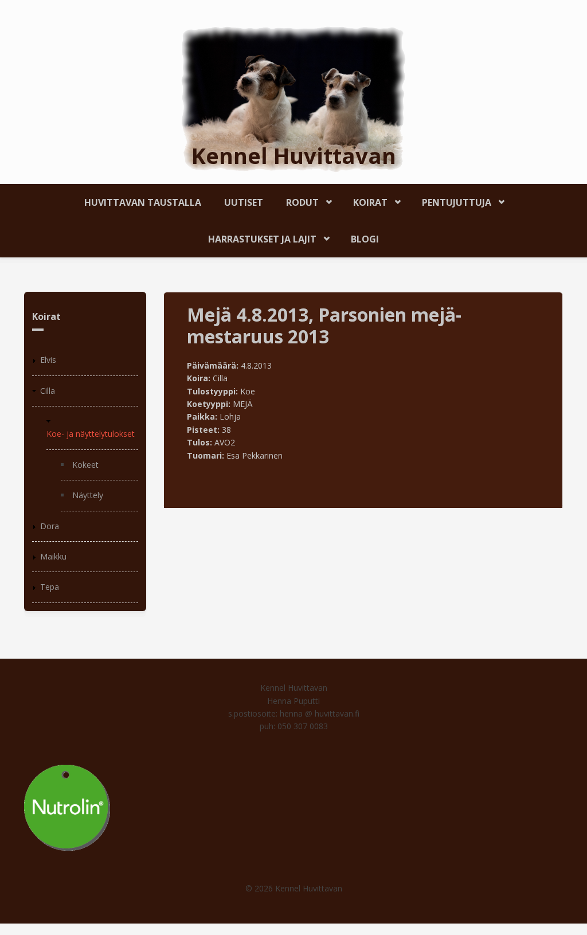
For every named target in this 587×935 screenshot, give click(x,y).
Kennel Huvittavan (293, 155)
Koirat (365, 200)
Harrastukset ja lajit (256, 237)
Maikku (53, 556)
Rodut (297, 200)
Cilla (47, 390)
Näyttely (87, 495)
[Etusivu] (293, 98)
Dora (49, 526)
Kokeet (85, 464)
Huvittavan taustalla (142, 202)
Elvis (48, 359)
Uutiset (243, 202)
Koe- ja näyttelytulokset (90, 433)
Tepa (49, 586)
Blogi (365, 239)
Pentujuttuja (450, 200)
